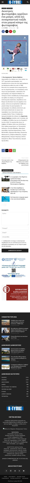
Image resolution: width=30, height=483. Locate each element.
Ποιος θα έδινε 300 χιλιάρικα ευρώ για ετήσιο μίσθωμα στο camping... (18, 358)
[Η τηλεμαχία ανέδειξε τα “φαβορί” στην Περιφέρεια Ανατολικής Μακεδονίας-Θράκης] (6, 366)
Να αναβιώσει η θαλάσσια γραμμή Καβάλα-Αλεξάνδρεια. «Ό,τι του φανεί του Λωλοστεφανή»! (19, 330)
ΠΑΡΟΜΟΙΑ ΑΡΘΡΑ (7, 170)
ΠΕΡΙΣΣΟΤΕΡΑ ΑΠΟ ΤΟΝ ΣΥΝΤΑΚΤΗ (12, 172)
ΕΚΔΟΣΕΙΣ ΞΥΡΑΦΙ (21, 476)
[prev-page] (3, 205)
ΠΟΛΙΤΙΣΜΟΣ (9, 8)
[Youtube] (23, 470)
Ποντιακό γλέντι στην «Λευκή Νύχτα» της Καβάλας (7, 161)
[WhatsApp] (14, 31)
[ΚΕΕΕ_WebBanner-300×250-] (14, 277)
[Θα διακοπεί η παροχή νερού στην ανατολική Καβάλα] (6, 199)
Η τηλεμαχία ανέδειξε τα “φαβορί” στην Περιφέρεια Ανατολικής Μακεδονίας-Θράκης (19, 366)
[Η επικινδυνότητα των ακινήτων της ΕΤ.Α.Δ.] (6, 338)
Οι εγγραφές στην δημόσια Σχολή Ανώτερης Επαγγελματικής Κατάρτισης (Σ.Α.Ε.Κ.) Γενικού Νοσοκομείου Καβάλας (19, 180)
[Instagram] (10, 470)
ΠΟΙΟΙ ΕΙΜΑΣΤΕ (12, 476)
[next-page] (5, 205)
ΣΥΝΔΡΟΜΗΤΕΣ (5, 478)
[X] (6, 31)
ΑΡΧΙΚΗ (5, 476)
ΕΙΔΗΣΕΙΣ (8, 6)
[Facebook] (3, 31)
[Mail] (15, 470)
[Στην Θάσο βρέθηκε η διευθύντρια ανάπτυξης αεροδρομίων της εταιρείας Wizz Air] (6, 189)
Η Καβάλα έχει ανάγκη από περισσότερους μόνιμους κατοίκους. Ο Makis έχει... (17, 322)
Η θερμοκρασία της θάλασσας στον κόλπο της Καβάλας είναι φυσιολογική (22, 162)
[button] (2, 2)
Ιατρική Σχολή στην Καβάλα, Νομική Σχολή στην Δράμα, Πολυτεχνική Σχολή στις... (18, 350)
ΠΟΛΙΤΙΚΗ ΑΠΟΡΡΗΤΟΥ (15, 478)
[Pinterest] (10, 31)
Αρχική (3, 6)
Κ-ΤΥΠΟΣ (6, 27)
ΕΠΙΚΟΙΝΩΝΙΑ (25, 478)
